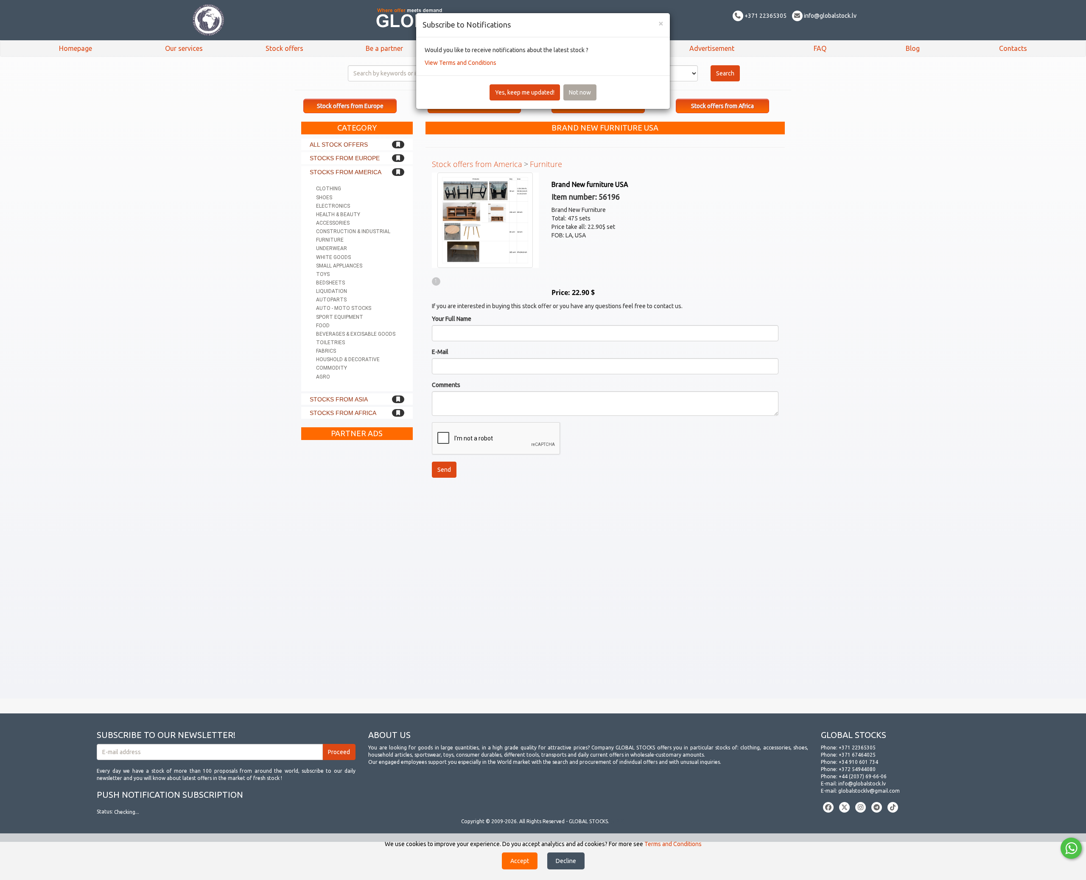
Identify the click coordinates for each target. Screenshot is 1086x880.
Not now (580, 92)
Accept (519, 861)
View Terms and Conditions (460, 62)
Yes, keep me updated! (524, 92)
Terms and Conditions (673, 844)
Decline (566, 861)
